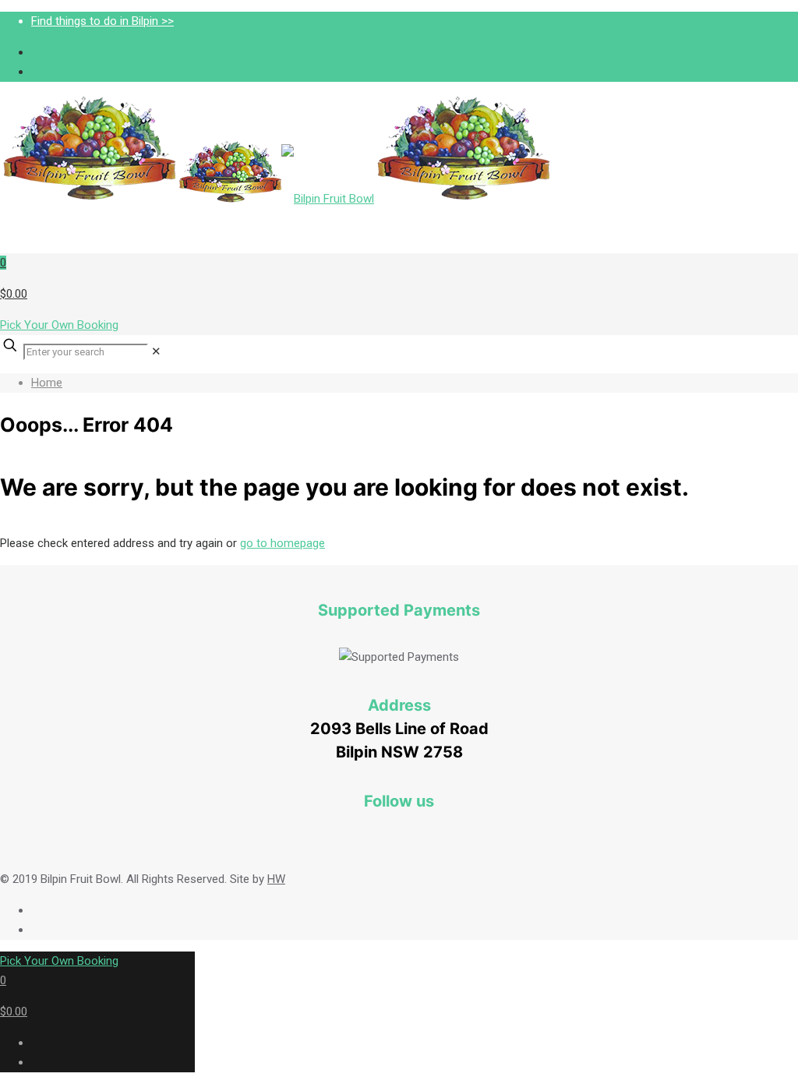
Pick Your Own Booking (59, 325)
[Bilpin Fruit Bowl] (276, 198)
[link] (156, 351)
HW (276, 879)
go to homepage (282, 543)
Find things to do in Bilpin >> (102, 21)
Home (46, 383)
